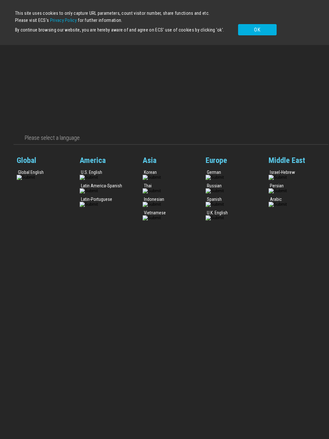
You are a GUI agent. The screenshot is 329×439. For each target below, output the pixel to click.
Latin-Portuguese (96, 199)
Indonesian (154, 199)
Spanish (214, 199)
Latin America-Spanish (101, 185)
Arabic (276, 199)
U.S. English (91, 172)
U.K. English (217, 212)
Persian (277, 185)
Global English (31, 172)
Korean (150, 172)
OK (257, 30)
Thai (148, 185)
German (214, 172)
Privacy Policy (63, 20)
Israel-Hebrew (282, 172)
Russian (214, 185)
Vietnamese (155, 212)
